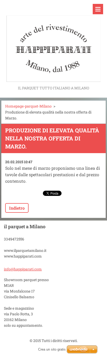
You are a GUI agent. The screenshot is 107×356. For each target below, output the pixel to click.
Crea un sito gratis (52, 349)
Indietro (17, 208)
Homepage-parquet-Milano (28, 106)
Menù (98, 9)
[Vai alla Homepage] (53, 42)
